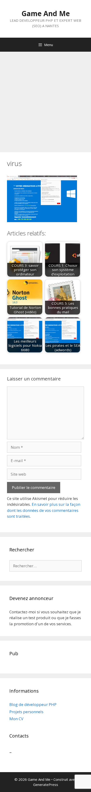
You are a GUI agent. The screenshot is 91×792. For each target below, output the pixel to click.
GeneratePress (45, 784)
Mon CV (16, 718)
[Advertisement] (45, 99)
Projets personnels (26, 711)
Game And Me (45, 13)
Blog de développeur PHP (32, 704)
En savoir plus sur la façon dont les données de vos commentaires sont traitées (43, 510)
